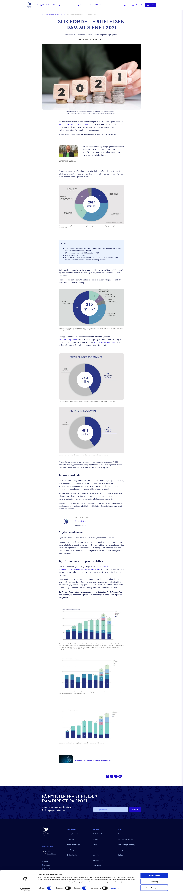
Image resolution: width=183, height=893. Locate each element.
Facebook (47, 869)
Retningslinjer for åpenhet (125, 839)
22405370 (47, 851)
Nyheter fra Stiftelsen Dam (55, 15)
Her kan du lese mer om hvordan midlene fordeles (93, 760)
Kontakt (95, 844)
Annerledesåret (80, 521)
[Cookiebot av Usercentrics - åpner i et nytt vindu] (25, 889)
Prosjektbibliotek (95, 5)
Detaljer (113, 888)
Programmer (71, 839)
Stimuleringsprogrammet (104, 342)
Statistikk (120, 855)
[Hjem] (53, 831)
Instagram (47, 865)
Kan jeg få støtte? (43, 5)
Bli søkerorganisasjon (73, 850)
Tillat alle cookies (154, 875)
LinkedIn (46, 861)
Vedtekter (95, 839)
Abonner (135, 809)
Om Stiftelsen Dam (98, 834)
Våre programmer (59, 5)
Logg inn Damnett (136, 5)
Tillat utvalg (154, 882)
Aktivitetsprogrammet (68, 339)
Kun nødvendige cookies (154, 888)
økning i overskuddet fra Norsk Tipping (75, 124)
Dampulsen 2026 (98, 860)
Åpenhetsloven (97, 865)
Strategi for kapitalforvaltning (126, 844)
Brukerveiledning (72, 855)
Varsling (120, 850)
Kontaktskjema (51, 854)
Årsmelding (96, 855)
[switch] (68, 888)
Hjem (43, 15)
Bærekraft (95, 850)
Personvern (121, 834)
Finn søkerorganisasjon (77, 5)
